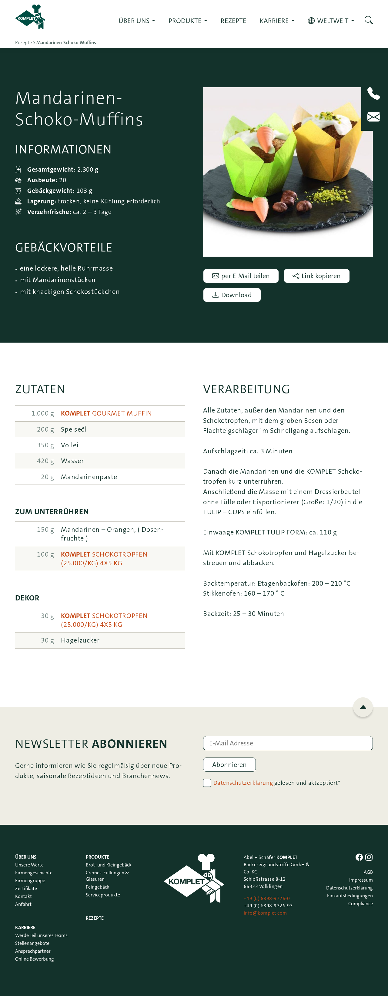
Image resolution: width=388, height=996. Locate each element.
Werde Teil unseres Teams (41, 935)
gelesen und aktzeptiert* (276, 783)
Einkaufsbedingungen (350, 895)
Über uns (134, 20)
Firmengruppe (30, 880)
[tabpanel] (288, 172)
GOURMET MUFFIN (106, 413)
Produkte (185, 20)
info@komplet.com (265, 913)
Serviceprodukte (103, 895)
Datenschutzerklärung (243, 783)
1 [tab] (288, 250)
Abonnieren (229, 764)
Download (236, 295)
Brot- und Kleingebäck (109, 865)
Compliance (360, 903)
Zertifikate (26, 888)
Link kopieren (321, 275)
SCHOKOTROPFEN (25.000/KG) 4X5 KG (104, 558)
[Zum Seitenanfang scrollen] (363, 707)
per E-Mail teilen (245, 275)
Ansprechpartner (33, 951)
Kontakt (23, 896)
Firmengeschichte (33, 872)
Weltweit (333, 20)
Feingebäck (97, 887)
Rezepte (233, 20)
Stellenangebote (32, 943)
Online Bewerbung (34, 959)
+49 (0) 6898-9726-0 (267, 898)
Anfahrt (23, 904)
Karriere (274, 20)
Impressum (361, 880)
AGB (368, 872)
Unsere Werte (29, 865)
